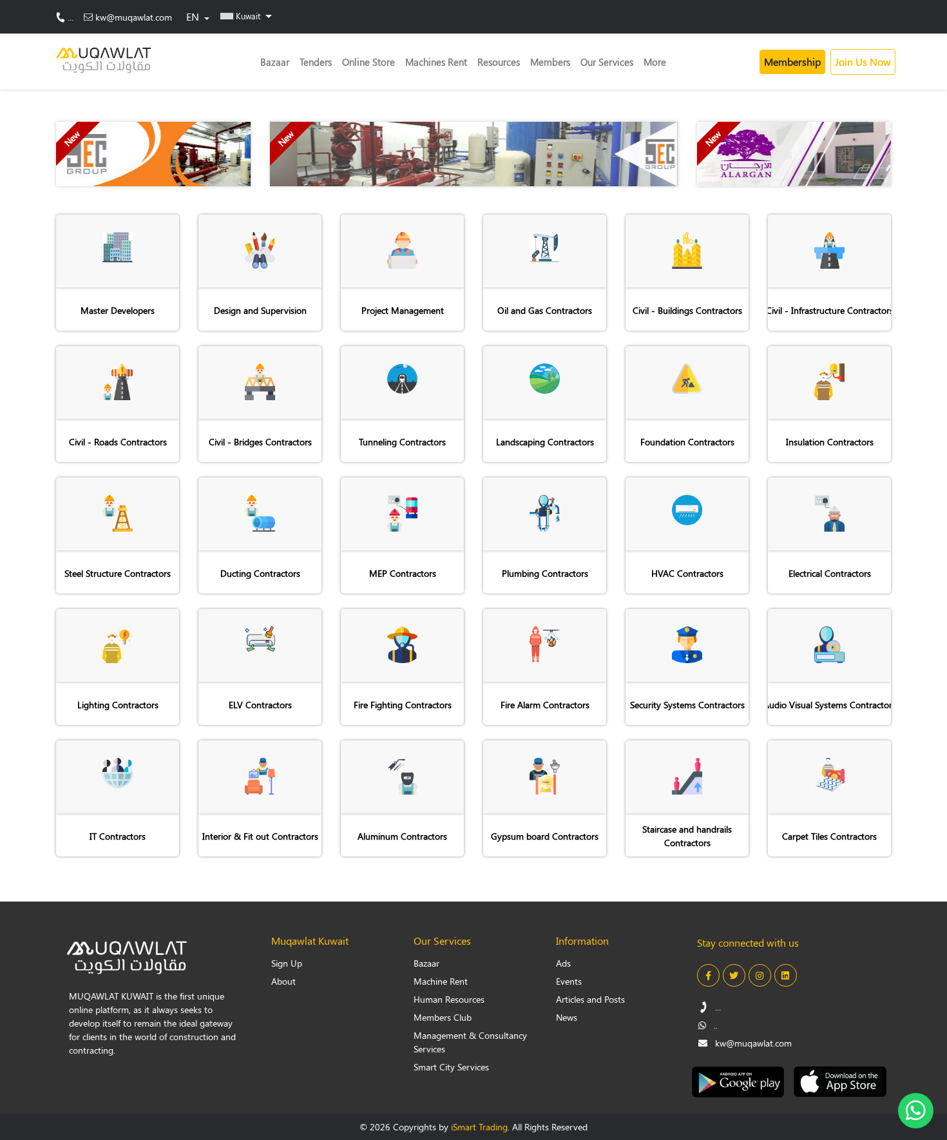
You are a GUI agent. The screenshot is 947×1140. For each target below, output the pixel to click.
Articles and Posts (590, 999)
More (655, 61)
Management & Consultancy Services (470, 1042)
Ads (563, 963)
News (566, 1017)
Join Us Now (863, 61)
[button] (246, 15)
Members (550, 61)
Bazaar (274, 61)
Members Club (443, 1017)
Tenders (316, 61)
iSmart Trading (479, 1127)
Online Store (368, 61)
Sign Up (286, 963)
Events (569, 981)
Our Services (606, 61)
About (283, 981)
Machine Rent (441, 981)
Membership (792, 61)
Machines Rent (436, 61)
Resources (498, 61)
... (70, 17)
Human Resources (449, 999)
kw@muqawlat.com (133, 17)
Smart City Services (451, 1067)
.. (714, 1025)
